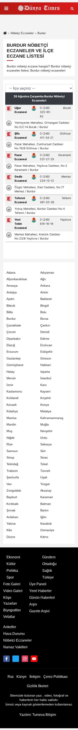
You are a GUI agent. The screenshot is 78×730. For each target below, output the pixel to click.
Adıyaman (47, 272)
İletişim (34, 676)
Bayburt (11, 497)
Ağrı (43, 279)
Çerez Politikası (55, 676)
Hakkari (45, 365)
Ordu (43, 437)
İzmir (9, 385)
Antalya (11, 292)
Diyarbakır (13, 338)
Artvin (44, 292)
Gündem (48, 557)
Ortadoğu (49, 564)
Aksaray (45, 490)
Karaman (46, 497)
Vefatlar (9, 617)
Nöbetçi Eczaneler (22, 33)
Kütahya (12, 411)
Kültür (11, 564)
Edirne (44, 338)
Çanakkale (13, 325)
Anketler (9, 627)
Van (9, 484)
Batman (45, 504)
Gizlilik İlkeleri (37, 686)
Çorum (11, 332)
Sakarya (46, 444)
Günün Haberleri (42, 597)
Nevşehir (46, 431)
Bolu (43, 312)
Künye (21, 676)
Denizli (44, 332)
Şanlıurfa (12, 477)
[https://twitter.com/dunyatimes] (15, 658)
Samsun (12, 451)
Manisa (11, 418)
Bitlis (9, 312)
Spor (10, 577)
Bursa (44, 318)
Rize (9, 444)
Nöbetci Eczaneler (17, 640)
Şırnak (10, 510)
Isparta (45, 371)
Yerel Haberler (40, 591)
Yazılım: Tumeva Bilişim (37, 715)
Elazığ (10, 345)
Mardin (11, 424)
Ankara (45, 285)
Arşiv (33, 604)
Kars (43, 385)
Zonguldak (13, 490)
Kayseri (45, 391)
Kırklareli (12, 398)
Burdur (11, 318)
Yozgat (45, 484)
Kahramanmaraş (51, 418)
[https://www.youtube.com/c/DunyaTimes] (34, 658)
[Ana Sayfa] (5, 33)
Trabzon (12, 470)
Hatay (10, 371)
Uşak (43, 477)
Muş (9, 431)
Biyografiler (12, 610)
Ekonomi (13, 557)
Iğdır (43, 517)
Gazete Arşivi (39, 611)
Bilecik (10, 305)
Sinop (10, 457)
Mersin (11, 378)
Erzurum (12, 351)
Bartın (44, 510)
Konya (44, 404)
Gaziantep (13, 358)
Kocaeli (11, 404)
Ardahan (12, 517)
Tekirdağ (12, 464)
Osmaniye (47, 530)
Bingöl (44, 305)
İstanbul (45, 378)
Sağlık (47, 570)
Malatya (45, 411)
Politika (12, 570)
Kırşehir (45, 398)
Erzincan (46, 345)
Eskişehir (46, 351)
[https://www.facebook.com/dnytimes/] (6, 658)
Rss (11, 676)
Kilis (9, 530)
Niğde (10, 437)
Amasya (12, 285)
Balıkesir (46, 299)
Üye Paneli (37, 584)
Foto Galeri (11, 584)
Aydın (10, 299)
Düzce (10, 537)
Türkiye (48, 577)
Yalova (11, 523)
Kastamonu (14, 391)
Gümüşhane (14, 365)
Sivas (44, 457)
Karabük (46, 523)
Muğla (44, 424)
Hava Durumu (14, 633)
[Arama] (72, 8)
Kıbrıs (44, 537)
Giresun (45, 358)
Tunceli (45, 470)
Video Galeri (13, 591)
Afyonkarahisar (16, 279)
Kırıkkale (12, 504)
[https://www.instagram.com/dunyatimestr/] (25, 658)
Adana (10, 272)
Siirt (43, 451)
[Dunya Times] (39, 8)
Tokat (44, 464)
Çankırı (45, 325)
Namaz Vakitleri (15, 647)
